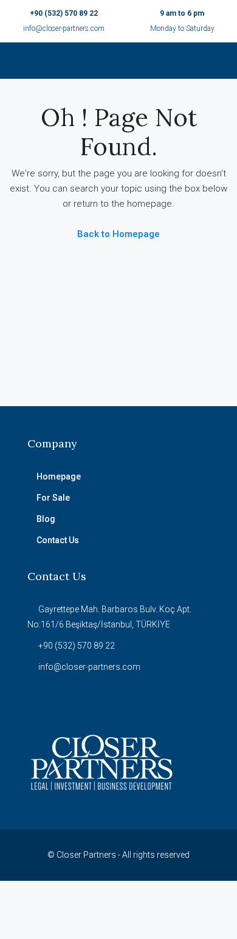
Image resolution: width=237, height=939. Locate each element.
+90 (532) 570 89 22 (64, 13)
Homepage (58, 476)
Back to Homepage (118, 234)
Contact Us (57, 540)
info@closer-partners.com (64, 28)
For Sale (53, 498)
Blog (45, 519)
